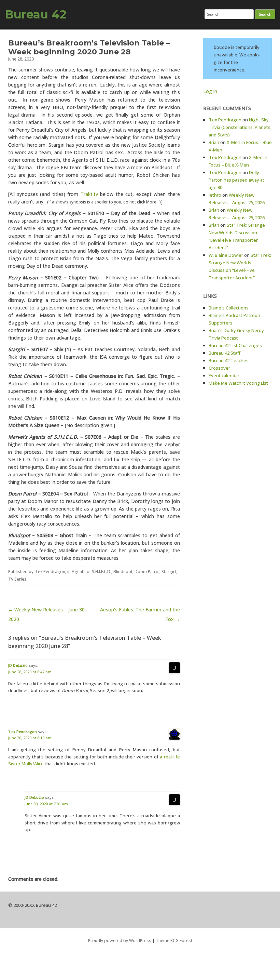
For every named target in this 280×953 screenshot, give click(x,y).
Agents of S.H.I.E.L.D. (91, 571)
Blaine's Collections (229, 308)
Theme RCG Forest (174, 940)
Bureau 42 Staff (224, 353)
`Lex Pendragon (49, 571)
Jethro (215, 195)
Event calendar (224, 375)
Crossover (219, 368)
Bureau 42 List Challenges (235, 345)
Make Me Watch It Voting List (238, 383)
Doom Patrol (147, 571)
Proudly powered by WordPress (119, 940)
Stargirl (169, 571)
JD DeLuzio (18, 665)
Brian (214, 142)
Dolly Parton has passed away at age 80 (236, 179)
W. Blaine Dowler (226, 255)
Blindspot (122, 571)
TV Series (17, 579)
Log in (210, 91)
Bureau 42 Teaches (229, 360)
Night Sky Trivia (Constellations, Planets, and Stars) (240, 127)
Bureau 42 (36, 14)
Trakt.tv (89, 194)
